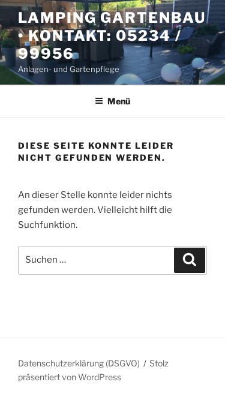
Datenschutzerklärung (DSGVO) (79, 363)
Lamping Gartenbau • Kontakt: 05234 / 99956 (112, 35)
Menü (118, 101)
